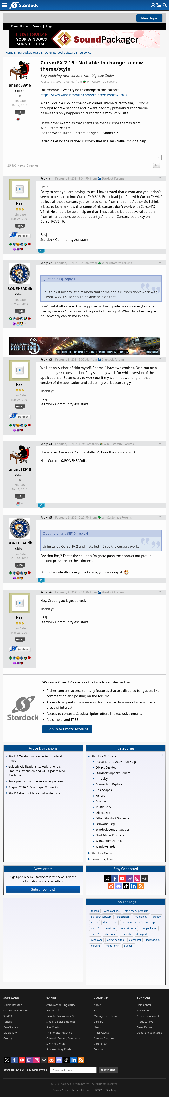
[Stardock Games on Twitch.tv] (129, 878)
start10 (95, 928)
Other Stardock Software (60, 52)
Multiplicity (10, 1032)
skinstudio (110, 934)
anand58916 (20, 85)
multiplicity (141, 917)
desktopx (110, 928)
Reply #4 (46, 444)
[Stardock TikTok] (126, 886)
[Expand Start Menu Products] (93, 835)
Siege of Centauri (56, 1044)
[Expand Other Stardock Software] (93, 818)
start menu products (136, 911)
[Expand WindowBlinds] (93, 847)
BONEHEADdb (19, 288)
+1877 (19, 225)
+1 (19, 112)
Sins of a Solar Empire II (60, 1021)
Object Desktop (12, 1005)
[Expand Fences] (93, 796)
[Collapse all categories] (162, 755)
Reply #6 (46, 592)
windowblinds (112, 911)
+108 (20, 311)
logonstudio (153, 940)
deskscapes (110, 922)
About (97, 1005)
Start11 (7, 1016)
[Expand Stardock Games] (89, 853)
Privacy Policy (60, 1090)
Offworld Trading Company (63, 1038)
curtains (95, 945)
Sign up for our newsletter (25, 1070)
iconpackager (149, 928)
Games (51, 997)
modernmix (112, 945)
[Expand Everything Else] (89, 859)
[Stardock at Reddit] (111, 886)
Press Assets (101, 1032)
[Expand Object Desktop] (93, 768)
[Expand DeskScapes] (93, 790)
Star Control (53, 1027)
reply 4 (82, 533)
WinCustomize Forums (102, 81)
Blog (96, 1010)
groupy (157, 917)
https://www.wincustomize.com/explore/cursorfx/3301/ (83, 95)
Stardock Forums (113, 178)
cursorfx (155, 157)
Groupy (8, 1038)
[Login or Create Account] (153, 5)
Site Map (111, 1090)
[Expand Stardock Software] (89, 756)
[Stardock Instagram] (137, 878)
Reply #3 (46, 359)
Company (101, 997)
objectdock (123, 917)
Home (9, 52)
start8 (94, 922)
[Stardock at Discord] (118, 886)
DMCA (98, 1090)
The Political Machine (59, 1032)
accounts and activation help (138, 922)
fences (95, 911)
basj (19, 203)
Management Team (106, 1016)
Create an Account (148, 1016)
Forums (98, 1049)
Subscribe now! (43, 889)
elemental (135, 940)
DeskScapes (10, 1027)
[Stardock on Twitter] (107, 878)
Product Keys (145, 1021)
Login (49, 26)
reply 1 (70, 279)
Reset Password (146, 1027)
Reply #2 (46, 263)
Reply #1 (46, 178)
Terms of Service (81, 1090)
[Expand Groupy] (93, 802)
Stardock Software (29, 52)
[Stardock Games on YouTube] (122, 878)
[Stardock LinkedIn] (133, 886)
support (128, 945)
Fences (7, 1021)
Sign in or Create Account (67, 729)
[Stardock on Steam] (144, 878)
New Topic (149, 18)
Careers (98, 1021)
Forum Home (19, 26)
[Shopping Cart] (159, 5)
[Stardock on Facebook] (115, 878)
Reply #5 (46, 517)
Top (160, 178)
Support (144, 997)
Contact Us (100, 1044)
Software (11, 997)
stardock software (101, 917)
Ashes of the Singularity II (61, 1005)
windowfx (96, 940)
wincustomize (128, 928)
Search (37, 26)
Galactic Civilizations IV (60, 1016)
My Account (144, 1010)
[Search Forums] (165, 5)
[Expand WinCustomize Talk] (93, 841)
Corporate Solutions (15, 1010)
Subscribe (108, 1070)
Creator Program (104, 1038)
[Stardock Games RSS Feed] (140, 886)
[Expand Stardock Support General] (93, 773)
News (97, 1027)
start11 (95, 934)
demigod (141, 934)
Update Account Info (149, 1032)
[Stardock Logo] (23, 5)
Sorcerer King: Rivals (58, 1049)
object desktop (115, 940)
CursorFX (85, 52)
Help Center (144, 1005)
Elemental (52, 1010)
